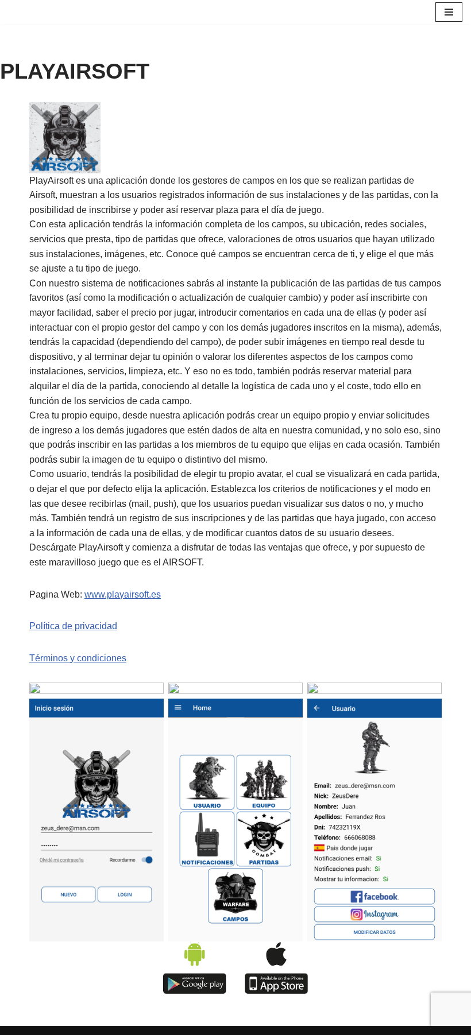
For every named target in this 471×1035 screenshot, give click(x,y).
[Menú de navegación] (448, 12)
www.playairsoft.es (122, 594)
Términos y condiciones (77, 658)
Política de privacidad (73, 626)
